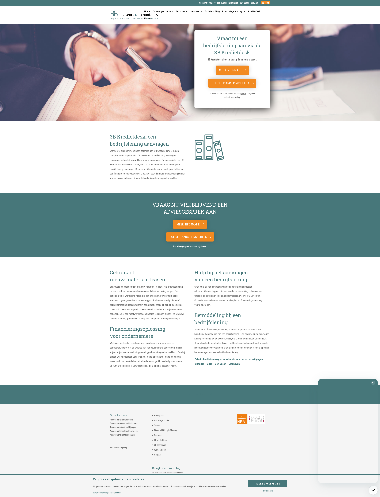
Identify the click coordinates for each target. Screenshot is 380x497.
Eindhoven (234, 363)
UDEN (215, 3)
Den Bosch (220, 363)
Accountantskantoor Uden (121, 419)
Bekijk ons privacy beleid (103, 493)
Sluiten (118, 493)
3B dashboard (160, 445)
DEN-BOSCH (245, 3)
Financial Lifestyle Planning (165, 430)
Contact (148, 18)
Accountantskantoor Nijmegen (123, 427)
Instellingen (268, 491)
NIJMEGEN (223, 3)
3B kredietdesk (160, 440)
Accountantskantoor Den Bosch (124, 431)
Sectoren (195, 11)
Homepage (159, 415)
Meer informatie (230, 70)
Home (147, 11)
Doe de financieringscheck (230, 83)
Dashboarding (212, 11)
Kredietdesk (254, 11)
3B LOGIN (265, 3)
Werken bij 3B (160, 450)
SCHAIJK (254, 3)
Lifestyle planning (232, 11)
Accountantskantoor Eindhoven (123, 423)
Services (180, 11)
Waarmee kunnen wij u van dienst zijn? (190, 394)
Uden (209, 363)
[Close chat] (373, 383)
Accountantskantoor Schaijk (122, 435)
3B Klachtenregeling (118, 447)
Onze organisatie (162, 11)
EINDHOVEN (233, 3)
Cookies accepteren (267, 483)
